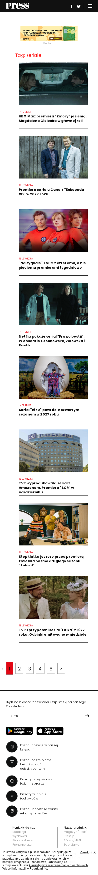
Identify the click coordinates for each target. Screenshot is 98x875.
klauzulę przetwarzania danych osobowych (58, 865)
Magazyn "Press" (75, 832)
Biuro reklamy (22, 840)
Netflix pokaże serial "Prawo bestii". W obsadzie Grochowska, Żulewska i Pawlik (52, 341)
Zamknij (88, 852)
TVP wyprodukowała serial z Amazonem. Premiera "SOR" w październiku (46, 488)
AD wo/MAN (72, 840)
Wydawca (19, 836)
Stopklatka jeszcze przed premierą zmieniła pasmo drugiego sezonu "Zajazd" (51, 561)
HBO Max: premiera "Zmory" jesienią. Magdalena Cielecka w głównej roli (53, 118)
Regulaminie (38, 868)
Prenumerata (22, 845)
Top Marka (71, 845)
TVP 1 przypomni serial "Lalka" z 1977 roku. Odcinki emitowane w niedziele (53, 632)
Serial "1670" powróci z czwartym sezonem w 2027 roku (49, 412)
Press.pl (69, 836)
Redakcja (19, 832)
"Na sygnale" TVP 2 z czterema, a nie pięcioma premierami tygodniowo (52, 265)
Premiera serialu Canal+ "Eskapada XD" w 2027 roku (51, 191)
